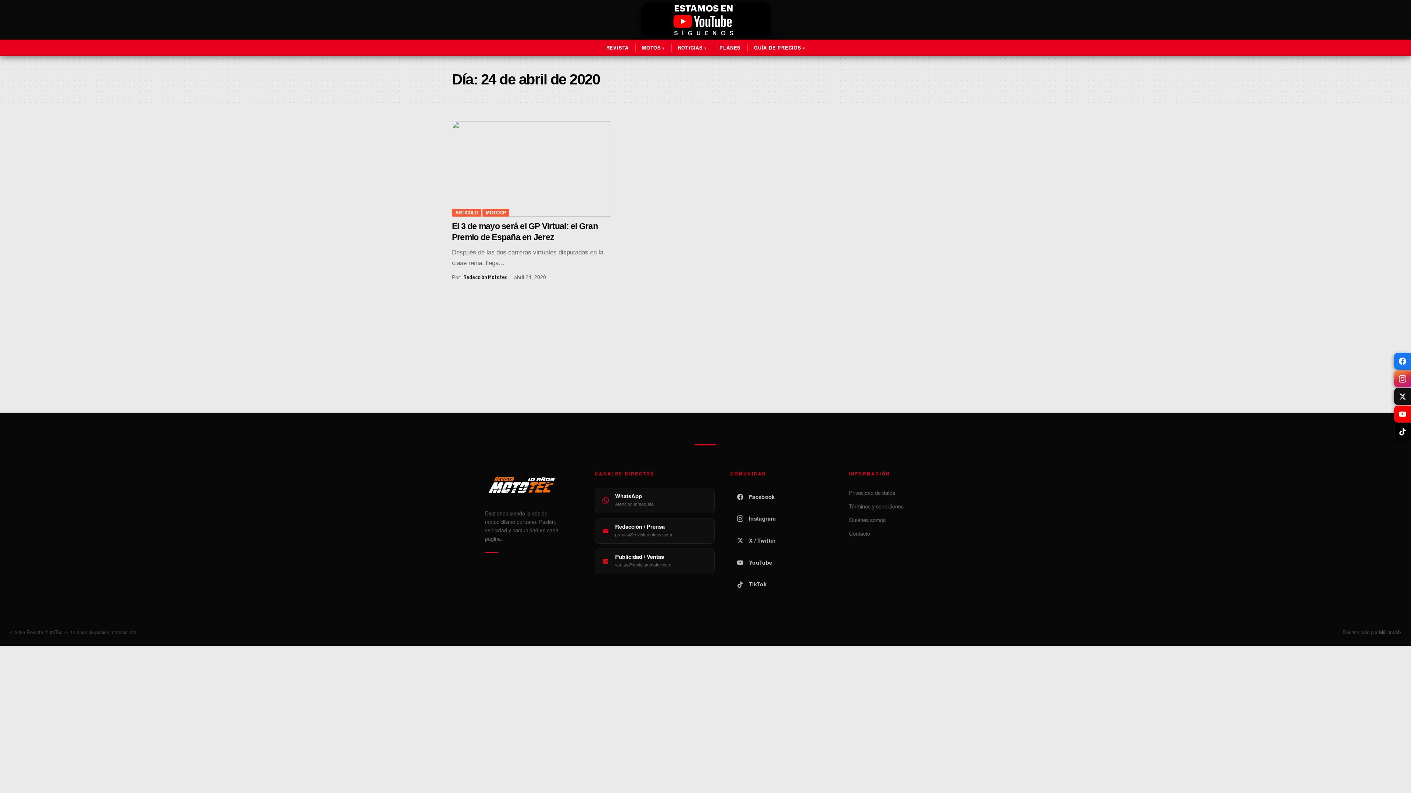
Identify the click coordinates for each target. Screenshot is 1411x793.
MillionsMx (1390, 632)
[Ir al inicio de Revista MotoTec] (705, 20)
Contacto (859, 533)
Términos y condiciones (876, 506)
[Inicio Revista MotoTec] (532, 485)
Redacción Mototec (485, 277)
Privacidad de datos (872, 492)
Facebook (762, 497)
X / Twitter (762, 540)
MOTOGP (496, 213)
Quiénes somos (867, 520)
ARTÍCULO (466, 213)
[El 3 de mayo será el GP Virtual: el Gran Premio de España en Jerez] (531, 169)
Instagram (762, 518)
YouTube (760, 562)
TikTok (757, 584)
